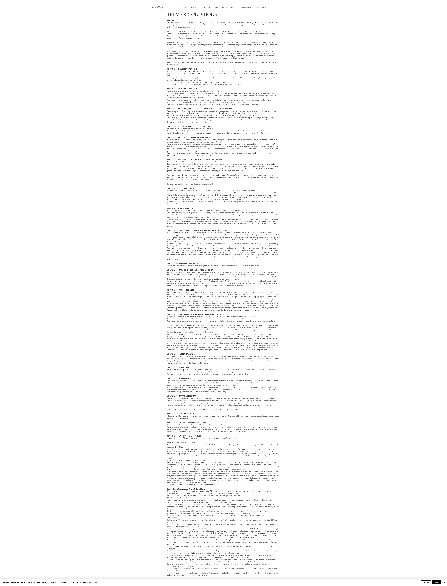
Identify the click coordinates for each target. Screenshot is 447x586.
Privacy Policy (92, 582)
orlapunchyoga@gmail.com (224, 438)
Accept (436, 582)
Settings (426, 582)
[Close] (444, 582)
